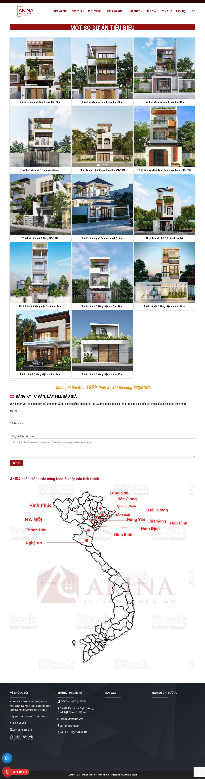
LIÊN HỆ (180, 11)
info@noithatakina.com (71, 719)
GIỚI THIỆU (78, 11)
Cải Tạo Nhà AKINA (69, 725)
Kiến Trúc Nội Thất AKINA (73, 701)
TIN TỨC (167, 11)
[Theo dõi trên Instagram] (18, 737)
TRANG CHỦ (61, 11)
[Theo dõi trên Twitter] (24, 737)
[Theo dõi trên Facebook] (13, 737)
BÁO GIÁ (151, 11)
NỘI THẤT (134, 11)
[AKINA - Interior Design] (29, 11)
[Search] (193, 11)
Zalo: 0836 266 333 (22, 729)
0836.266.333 (20, 723)
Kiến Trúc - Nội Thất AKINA (73, 732)
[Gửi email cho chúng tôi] (30, 737)
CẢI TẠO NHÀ (115, 11)
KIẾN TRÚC (94, 11)
